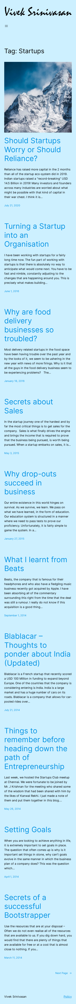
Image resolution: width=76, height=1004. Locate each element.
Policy (68, 996)
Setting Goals (27, 829)
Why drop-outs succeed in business (30, 482)
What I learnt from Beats (35, 564)
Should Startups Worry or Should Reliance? (32, 149)
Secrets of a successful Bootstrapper (27, 906)
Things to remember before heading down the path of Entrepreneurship (35, 748)
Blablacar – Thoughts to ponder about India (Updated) (37, 649)
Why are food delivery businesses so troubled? (29, 325)
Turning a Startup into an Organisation (34, 235)
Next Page (63, 972)
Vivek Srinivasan (15, 996)
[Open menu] (6, 26)
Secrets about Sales (28, 406)
